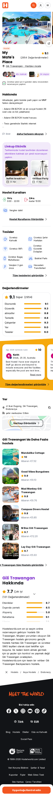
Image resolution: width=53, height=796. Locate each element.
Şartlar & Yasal (38, 767)
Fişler (22, 775)
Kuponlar (13, 775)
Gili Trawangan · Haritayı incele (23, 66)
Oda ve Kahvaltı (39, 732)
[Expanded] (6, 672)
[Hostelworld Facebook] (8, 711)
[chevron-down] (34, 593)
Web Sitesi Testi (36, 775)
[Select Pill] (34, 5)
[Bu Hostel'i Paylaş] (49, 43)
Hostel (6, 48)
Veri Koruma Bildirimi (18, 767)
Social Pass (26, 739)
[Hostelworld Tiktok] (44, 711)
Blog (8, 732)
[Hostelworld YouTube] (30, 711)
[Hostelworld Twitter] (16, 711)
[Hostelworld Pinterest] (37, 711)
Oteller (25, 732)
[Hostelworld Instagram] (23, 711)
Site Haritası (18, 782)
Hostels (16, 732)
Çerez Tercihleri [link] (33, 782)
